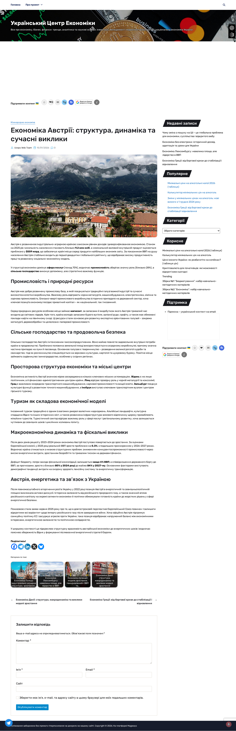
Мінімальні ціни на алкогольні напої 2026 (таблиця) (192, 250)
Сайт (19, 683)
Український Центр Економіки (53, 23)
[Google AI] (231, 34)
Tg (64, 102)
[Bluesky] (41, 547)
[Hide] (234, 41)
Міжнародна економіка (23, 122)
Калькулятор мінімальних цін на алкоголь (192, 192)
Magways (132, 726)
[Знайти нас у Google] (84, 102)
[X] (34, 547)
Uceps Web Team (23, 147)
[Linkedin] (28, 547)
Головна (15, 4)
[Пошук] (224, 5)
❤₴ (51, 102)
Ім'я (19, 669)
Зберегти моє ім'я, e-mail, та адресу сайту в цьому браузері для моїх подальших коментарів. (81, 697)
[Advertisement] (118, 72)
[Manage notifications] (229, 724)
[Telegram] (21, 547)
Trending (167, 276)
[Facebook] (14, 547)
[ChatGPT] (231, 27)
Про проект (32, 4)
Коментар (23, 640)
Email (90, 669)
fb (71, 102)
